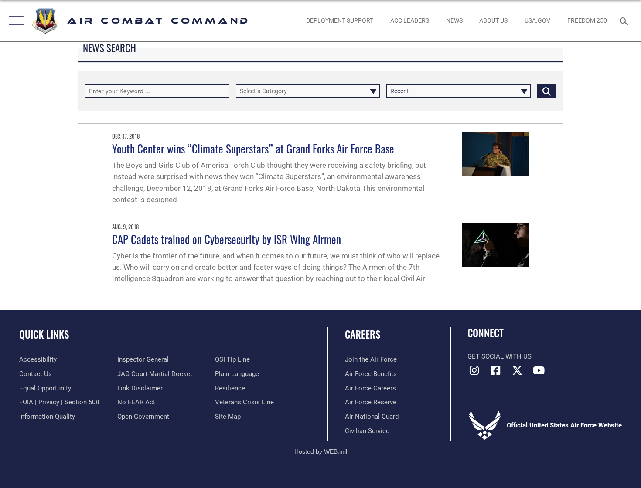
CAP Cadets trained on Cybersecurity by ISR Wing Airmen (226, 239)
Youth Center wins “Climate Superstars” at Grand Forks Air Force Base (253, 148)
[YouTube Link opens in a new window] (538, 370)
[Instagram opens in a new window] (474, 370)
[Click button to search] (546, 91)
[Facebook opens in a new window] (495, 370)
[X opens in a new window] (517, 370)
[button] (14, 20)
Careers (362, 334)
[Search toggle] (625, 20)
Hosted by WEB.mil (320, 451)
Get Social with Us (499, 356)
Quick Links (44, 334)
